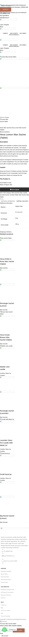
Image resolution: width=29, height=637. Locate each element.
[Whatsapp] (4, 629)
